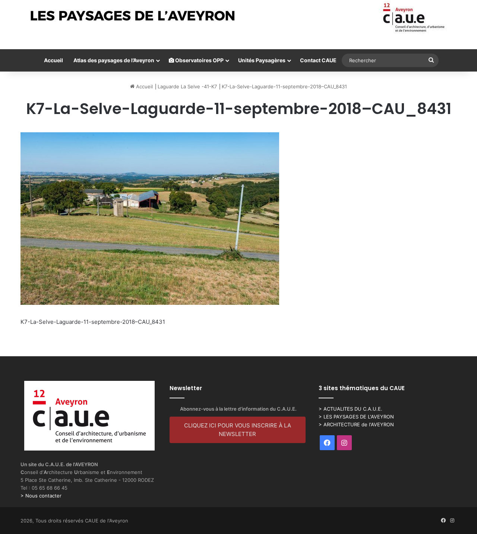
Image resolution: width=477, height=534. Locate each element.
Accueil (53, 60)
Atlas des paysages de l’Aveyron (113, 60)
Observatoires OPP (199, 60)
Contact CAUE (318, 60)
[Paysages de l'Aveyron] (238, 17)
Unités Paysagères (261, 60)
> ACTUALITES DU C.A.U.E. (350, 409)
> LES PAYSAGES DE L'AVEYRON (356, 417)
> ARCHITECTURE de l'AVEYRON (356, 424)
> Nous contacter (40, 496)
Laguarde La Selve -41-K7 (187, 86)
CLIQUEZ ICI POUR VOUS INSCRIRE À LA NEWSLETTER (237, 429)
